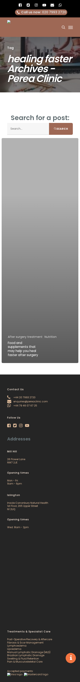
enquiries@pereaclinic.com (30, 401)
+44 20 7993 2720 (24, 397)
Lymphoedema (16, 645)
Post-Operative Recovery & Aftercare (29, 639)
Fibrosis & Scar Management (25, 642)
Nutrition (51, 337)
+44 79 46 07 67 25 (25, 405)
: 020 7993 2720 (43, 12)
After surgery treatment (25, 337)
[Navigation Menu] (70, 27)
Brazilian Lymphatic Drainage (25, 655)
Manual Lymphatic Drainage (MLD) (28, 652)
